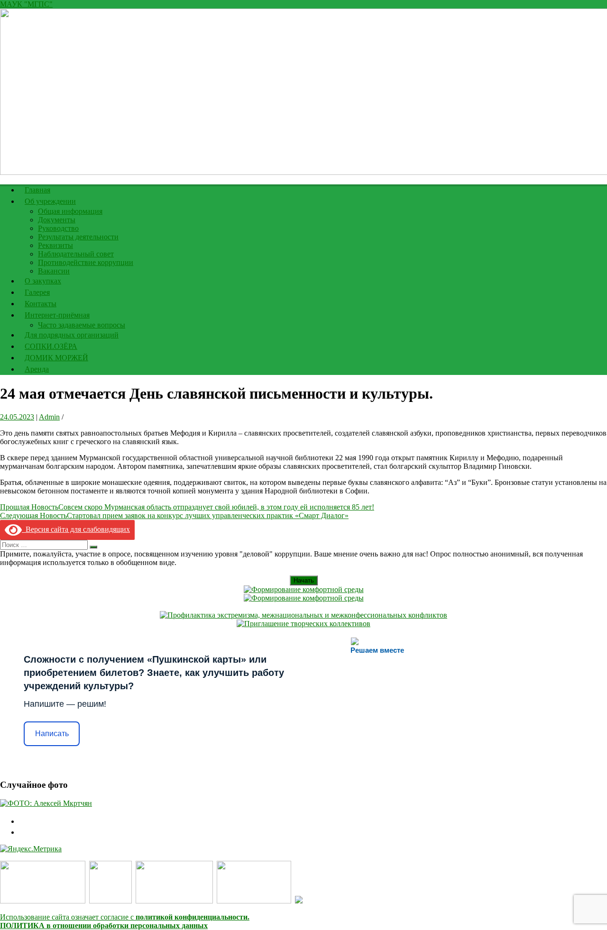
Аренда (37, 369)
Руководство (58, 228)
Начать (304, 580)
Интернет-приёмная (57, 315)
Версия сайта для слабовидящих (76, 529)
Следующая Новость (174, 515)
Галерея (37, 292)
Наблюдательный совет (76, 254)
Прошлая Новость (187, 507)
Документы (56, 220)
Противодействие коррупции (85, 262)
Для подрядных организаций (72, 335)
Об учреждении (50, 201)
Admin (49, 417)
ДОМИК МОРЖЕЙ (56, 358)
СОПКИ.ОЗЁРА (51, 346)
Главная (37, 190)
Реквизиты (55, 245)
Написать (52, 733)
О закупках (43, 281)
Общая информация (70, 211)
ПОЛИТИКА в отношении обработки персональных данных (104, 925)
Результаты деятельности (78, 237)
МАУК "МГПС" (26, 4)
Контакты (40, 304)
